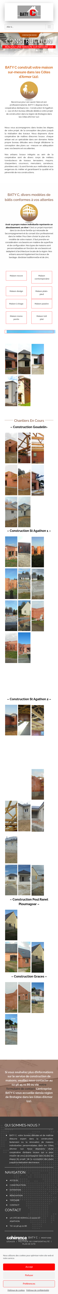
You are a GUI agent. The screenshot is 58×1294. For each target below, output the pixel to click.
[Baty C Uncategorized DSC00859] (11, 666)
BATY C (33, 1237)
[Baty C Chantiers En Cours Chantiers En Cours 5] (24, 434)
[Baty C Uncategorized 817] (11, 911)
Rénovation (16, 1195)
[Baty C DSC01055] (24, 983)
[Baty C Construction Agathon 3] (24, 738)
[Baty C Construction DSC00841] (38, 802)
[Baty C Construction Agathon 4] (38, 738)
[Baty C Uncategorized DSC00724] (11, 770)
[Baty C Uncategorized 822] (38, 706)
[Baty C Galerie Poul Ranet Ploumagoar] (38, 943)
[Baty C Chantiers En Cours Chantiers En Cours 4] (38, 434)
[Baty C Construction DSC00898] (24, 834)
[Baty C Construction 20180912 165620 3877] (38, 466)
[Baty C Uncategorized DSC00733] (38, 911)
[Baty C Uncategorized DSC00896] (11, 538)
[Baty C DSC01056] (11, 983)
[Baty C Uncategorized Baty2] (24, 345)
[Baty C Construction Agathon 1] (11, 738)
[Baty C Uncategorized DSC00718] (11, 602)
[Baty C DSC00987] (38, 984)
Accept (29, 1267)
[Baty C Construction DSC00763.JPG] (24, 943)
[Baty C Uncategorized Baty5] (24, 377)
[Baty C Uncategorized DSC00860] (24, 666)
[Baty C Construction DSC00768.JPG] (38, 770)
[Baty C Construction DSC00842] (24, 802)
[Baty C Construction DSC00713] (38, 570)
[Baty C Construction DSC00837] (38, 602)
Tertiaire (14, 1200)
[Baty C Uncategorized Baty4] (11, 377)
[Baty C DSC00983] (11, 866)
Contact (14, 1205)
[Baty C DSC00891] (38, 866)
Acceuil (14, 1180)
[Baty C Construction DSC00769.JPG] (11, 802)
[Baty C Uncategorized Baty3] (38, 345)
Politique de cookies (16, 1290)
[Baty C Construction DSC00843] (11, 834)
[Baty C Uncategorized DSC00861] (38, 666)
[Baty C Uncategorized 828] (11, 570)
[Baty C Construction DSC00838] (11, 634)
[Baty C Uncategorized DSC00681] (24, 911)
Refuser (29, 1275)
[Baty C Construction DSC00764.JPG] (11, 943)
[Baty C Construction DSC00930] (38, 834)
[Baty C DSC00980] (24, 866)
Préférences (29, 1283)
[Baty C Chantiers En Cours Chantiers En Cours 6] (11, 434)
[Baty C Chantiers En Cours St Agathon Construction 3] (24, 570)
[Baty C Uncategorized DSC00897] (24, 538)
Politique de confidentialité (37, 1290)
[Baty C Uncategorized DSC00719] (24, 602)
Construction (18, 1185)
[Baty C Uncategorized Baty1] (11, 345)
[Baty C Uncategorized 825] (11, 706)
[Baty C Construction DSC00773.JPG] (11, 498)
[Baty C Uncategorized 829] (38, 538)
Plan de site (29, 1244)
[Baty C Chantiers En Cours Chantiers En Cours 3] (11, 466)
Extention (15, 1190)
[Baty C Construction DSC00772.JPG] (24, 498)
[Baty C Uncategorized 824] (24, 706)
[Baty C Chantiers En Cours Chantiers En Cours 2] (24, 466)
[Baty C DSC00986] (11, 1015)
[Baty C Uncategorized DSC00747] (24, 770)
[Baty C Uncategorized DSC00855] (24, 634)
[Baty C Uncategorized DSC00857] (38, 634)
